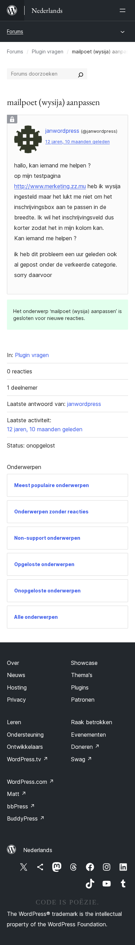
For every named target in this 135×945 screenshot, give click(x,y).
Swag (81, 759)
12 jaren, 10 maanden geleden (77, 141)
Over (13, 662)
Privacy (16, 699)
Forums (15, 31)
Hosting (17, 687)
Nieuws (16, 674)
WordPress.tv (27, 759)
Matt (16, 793)
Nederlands (37, 850)
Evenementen (88, 734)
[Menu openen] (124, 10)
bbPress (21, 806)
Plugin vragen (47, 51)
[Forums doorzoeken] (80, 73)
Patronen (82, 699)
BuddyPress (26, 818)
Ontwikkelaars (25, 746)
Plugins (80, 687)
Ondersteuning (25, 734)
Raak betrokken (91, 722)
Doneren (85, 746)
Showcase (84, 662)
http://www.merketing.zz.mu (50, 186)
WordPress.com (30, 781)
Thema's (81, 674)
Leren (14, 722)
